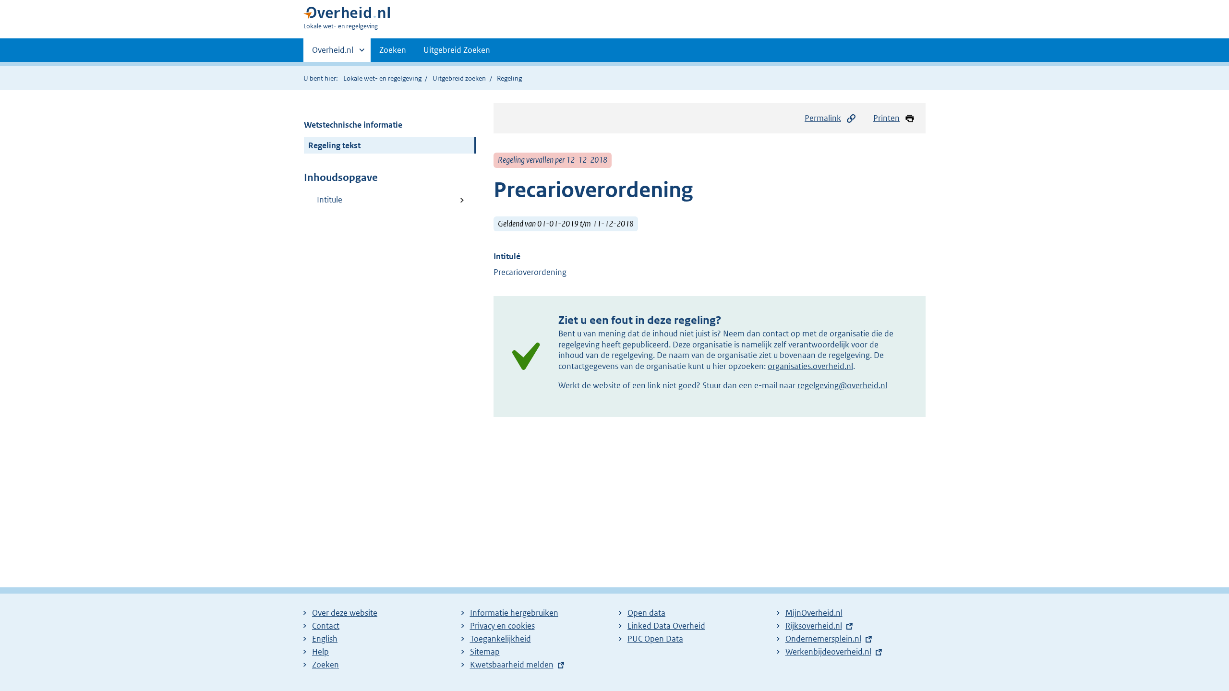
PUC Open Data (655, 638)
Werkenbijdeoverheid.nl (828, 651)
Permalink (823, 118)
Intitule (329, 199)
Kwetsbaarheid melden (512, 664)
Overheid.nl (332, 53)
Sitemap (485, 651)
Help (320, 651)
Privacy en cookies (502, 625)
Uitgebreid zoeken (459, 78)
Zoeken (392, 50)
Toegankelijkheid (500, 638)
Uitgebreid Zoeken (456, 50)
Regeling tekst (334, 145)
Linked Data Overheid (666, 625)
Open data (646, 613)
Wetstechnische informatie (353, 124)
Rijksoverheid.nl (813, 625)
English (324, 638)
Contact (325, 625)
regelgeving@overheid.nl (842, 385)
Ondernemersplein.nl (823, 638)
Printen (886, 118)
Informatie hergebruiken (514, 613)
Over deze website (344, 613)
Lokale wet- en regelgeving (382, 78)
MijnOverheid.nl (814, 613)
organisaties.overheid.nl (810, 366)
